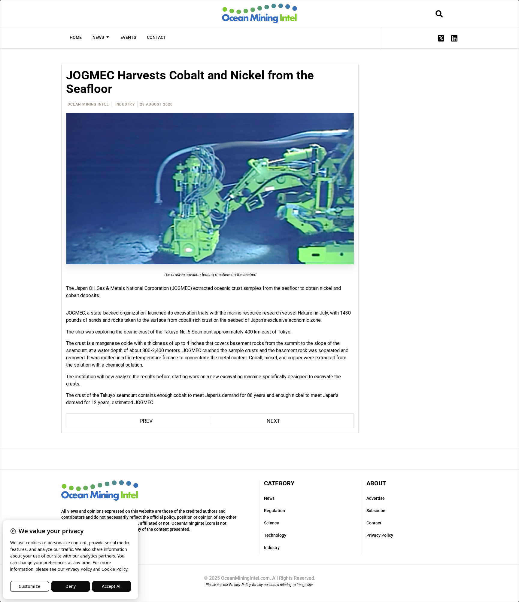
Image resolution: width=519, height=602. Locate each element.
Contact (373, 523)
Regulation (274, 510)
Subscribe (375, 510)
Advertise (375, 498)
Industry (125, 104)
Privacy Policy (379, 535)
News (269, 498)
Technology (275, 535)
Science (271, 523)
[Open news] (107, 37)
